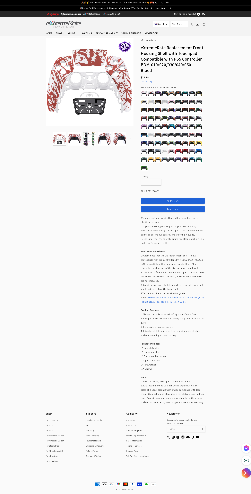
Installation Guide (94, 420)
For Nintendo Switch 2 (56, 435)
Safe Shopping (92, 435)
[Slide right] (130, 139)
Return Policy (92, 451)
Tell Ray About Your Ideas (137, 456)
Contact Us (131, 425)
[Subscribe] (202, 429)
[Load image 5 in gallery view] (119, 138)
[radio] (144, 93)
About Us (130, 420)
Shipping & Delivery (95, 446)
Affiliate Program (134, 430)
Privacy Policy (132, 451)
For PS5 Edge (52, 420)
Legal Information (134, 440)
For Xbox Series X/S (54, 451)
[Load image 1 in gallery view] (59, 138)
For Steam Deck (53, 446)
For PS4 (49, 430)
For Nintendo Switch (55, 440)
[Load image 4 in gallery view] (104, 138)
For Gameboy (52, 461)
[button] (161, 24)
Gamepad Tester (93, 456)
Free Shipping (146, 81)
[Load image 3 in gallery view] (89, 138)
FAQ (88, 425)
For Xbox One (52, 456)
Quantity (144, 176)
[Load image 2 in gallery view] (74, 138)
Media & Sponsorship (136, 435)
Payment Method (93, 440)
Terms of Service (134, 446)
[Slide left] (49, 139)
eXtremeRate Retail (128, 490)
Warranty (90, 430)
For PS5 (49, 425)
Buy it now (172, 209)
